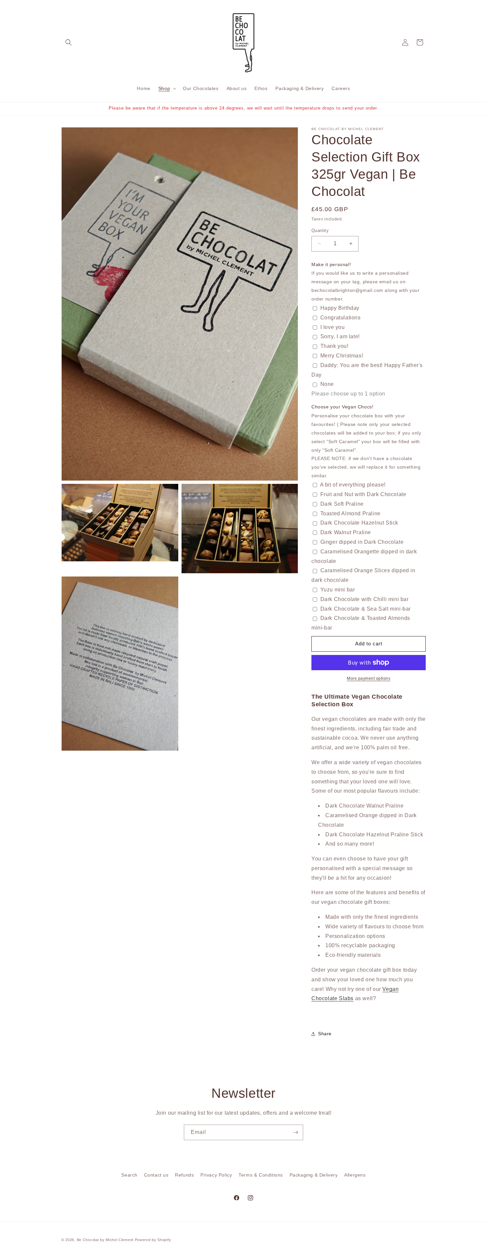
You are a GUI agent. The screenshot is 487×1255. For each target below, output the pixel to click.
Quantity (320, 230)
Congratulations (340, 317)
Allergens (354, 1175)
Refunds (184, 1175)
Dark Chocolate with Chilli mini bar (364, 599)
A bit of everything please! (353, 485)
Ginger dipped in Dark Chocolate (362, 542)
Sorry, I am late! (340, 336)
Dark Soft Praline (342, 504)
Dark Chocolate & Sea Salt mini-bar (365, 609)
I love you (332, 327)
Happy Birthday (339, 308)
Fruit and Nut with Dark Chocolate (363, 494)
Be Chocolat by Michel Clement (105, 1240)
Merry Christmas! (341, 355)
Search (129, 1175)
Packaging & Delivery (314, 1175)
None (327, 384)
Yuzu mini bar (337, 589)
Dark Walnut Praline (345, 532)
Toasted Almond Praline (350, 513)
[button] (68, 42)
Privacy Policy (216, 1175)
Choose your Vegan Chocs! (342, 406)
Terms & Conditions (261, 1175)
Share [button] (325, 1033)
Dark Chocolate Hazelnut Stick (359, 523)
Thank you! (334, 346)
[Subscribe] (295, 1132)
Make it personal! (331, 264)
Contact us (156, 1175)
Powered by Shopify (153, 1240)
